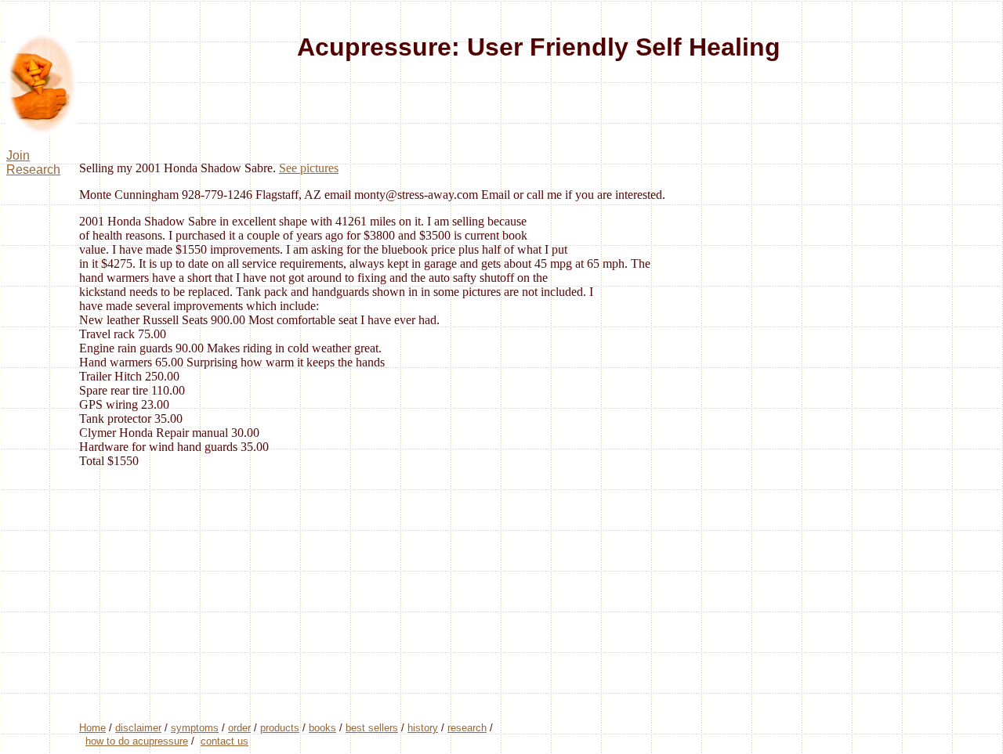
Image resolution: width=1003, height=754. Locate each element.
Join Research (33, 162)
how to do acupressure (136, 741)
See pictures (309, 168)
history (422, 728)
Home (92, 728)
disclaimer (138, 728)
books (322, 728)
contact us (224, 741)
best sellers (372, 728)
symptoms (195, 728)
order (239, 728)
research (467, 728)
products (279, 728)
